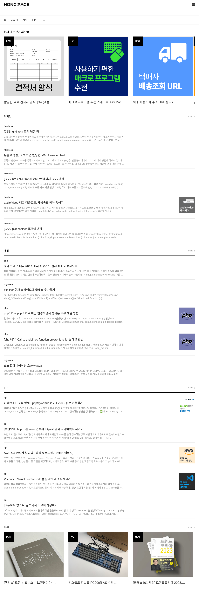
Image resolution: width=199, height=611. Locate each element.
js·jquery (8, 284)
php (6, 261)
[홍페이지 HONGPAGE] (16, 5)
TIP (34, 20)
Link (43, 20)
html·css (8, 126)
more (190, 116)
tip (5, 397)
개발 (25, 20)
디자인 (14, 20)
